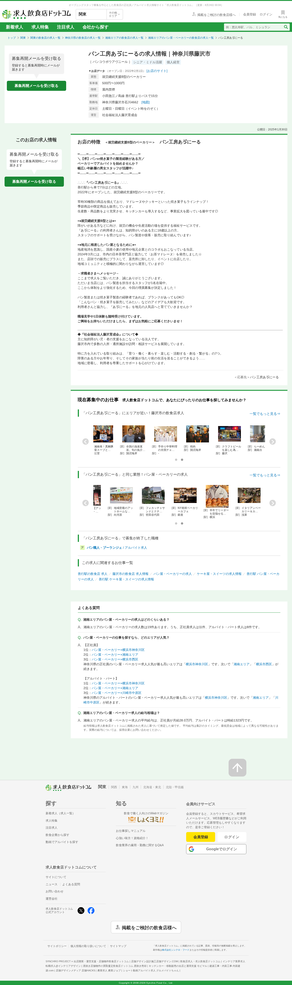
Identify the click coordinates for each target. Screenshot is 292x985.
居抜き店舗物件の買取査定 (114, 966)
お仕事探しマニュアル (131, 831)
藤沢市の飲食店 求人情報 (130, 574)
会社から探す (96, 27)
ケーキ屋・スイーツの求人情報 (219, 574)
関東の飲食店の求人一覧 (45, 37)
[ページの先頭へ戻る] (237, 768)
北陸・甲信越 (175, 787)
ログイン (232, 837)
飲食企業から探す (57, 835)
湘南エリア (242, 664)
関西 (114, 787)
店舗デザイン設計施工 (154, 961)
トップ (12, 37)
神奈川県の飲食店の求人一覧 (83, 37)
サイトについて (56, 877)
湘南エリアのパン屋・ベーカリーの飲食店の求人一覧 (181, 37)
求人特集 (40, 27)
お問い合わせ (54, 891)
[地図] (145, 102)
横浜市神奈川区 (197, 664)
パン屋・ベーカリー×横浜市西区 (115, 659)
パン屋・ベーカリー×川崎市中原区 (116, 693)
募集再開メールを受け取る (36, 86)
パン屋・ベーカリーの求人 (173, 574)
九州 (135, 787)
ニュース (51, 884)
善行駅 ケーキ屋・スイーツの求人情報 (126, 579)
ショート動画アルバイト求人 (151, 970)
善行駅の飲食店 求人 (92, 574)
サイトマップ (118, 946)
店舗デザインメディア (75, 970)
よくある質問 (71, 884)
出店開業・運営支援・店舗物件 (101, 961)
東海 (125, 787)
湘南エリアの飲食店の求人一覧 (124, 37)
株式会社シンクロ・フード (175, 950)
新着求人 (14, 27)
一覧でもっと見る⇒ (265, 414)
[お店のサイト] (156, 71)
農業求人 (109, 970)
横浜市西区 (264, 664)
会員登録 (200, 837)
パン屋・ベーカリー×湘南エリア (115, 654)
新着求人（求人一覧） (60, 813)
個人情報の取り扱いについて (88, 946)
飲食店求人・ (200, 961)
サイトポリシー (57, 946)
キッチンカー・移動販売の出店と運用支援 (178, 966)
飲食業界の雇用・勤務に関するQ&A (140, 845)
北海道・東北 (152, 787)
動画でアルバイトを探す (62, 842)
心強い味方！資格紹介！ (132, 838)
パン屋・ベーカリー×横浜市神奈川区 (118, 650)
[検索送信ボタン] (285, 27)
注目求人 (65, 27)
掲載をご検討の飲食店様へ (149, 927)
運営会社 (51, 898)
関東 (23, 37)
